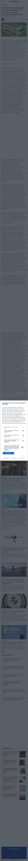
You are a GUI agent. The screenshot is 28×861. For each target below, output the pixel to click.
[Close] (25, 403)
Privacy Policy (22, 458)
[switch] (23, 431)
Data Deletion (6, 458)
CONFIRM (8, 453)
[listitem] (14, 428)
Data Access (14, 458)
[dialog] (14, 430)
